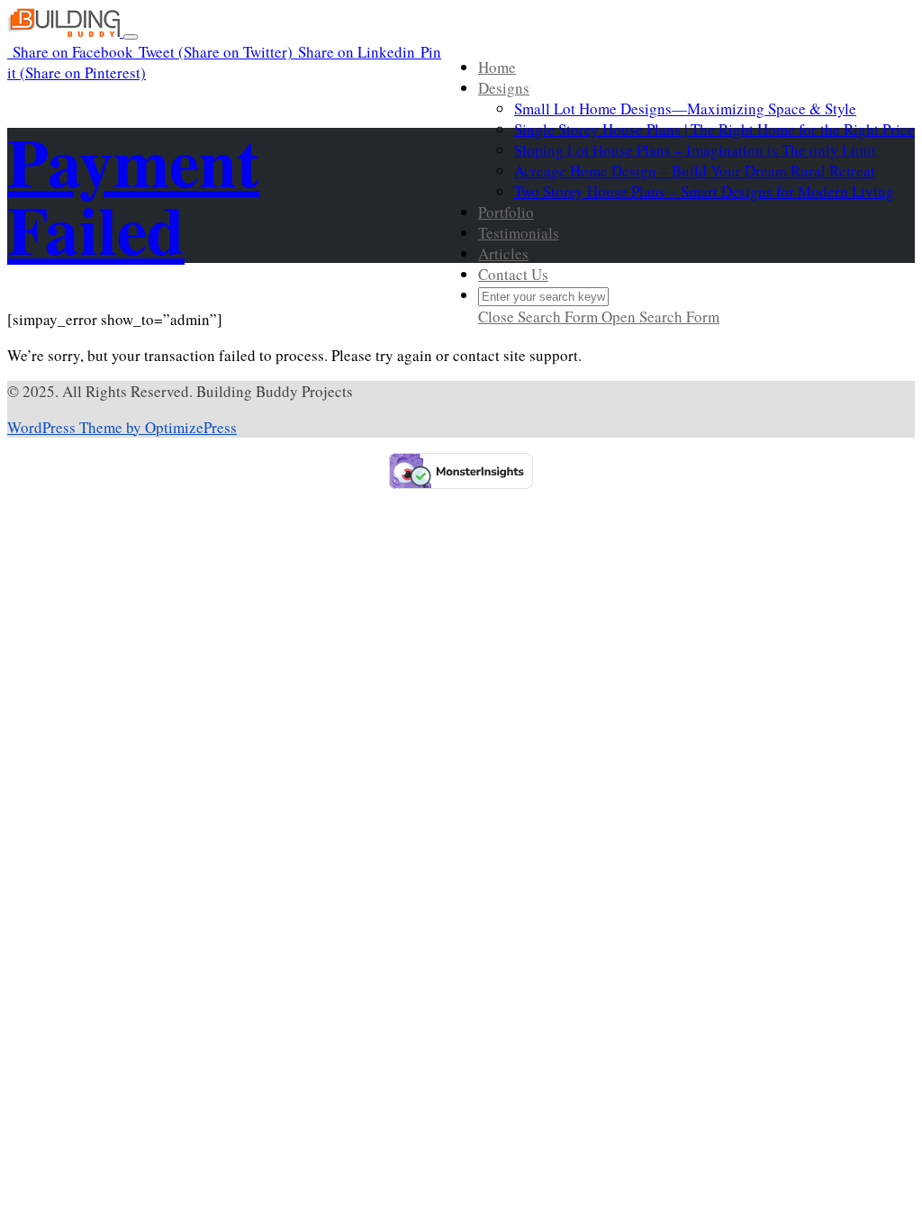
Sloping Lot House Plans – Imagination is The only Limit (695, 150)
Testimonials (518, 232)
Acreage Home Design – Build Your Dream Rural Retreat (694, 170)
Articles (503, 253)
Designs (503, 87)
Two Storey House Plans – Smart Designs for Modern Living (704, 191)
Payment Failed (133, 195)
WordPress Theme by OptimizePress (122, 427)
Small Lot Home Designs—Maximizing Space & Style (685, 108)
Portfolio (506, 212)
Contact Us (513, 274)
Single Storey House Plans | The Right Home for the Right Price (714, 129)
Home (497, 67)
